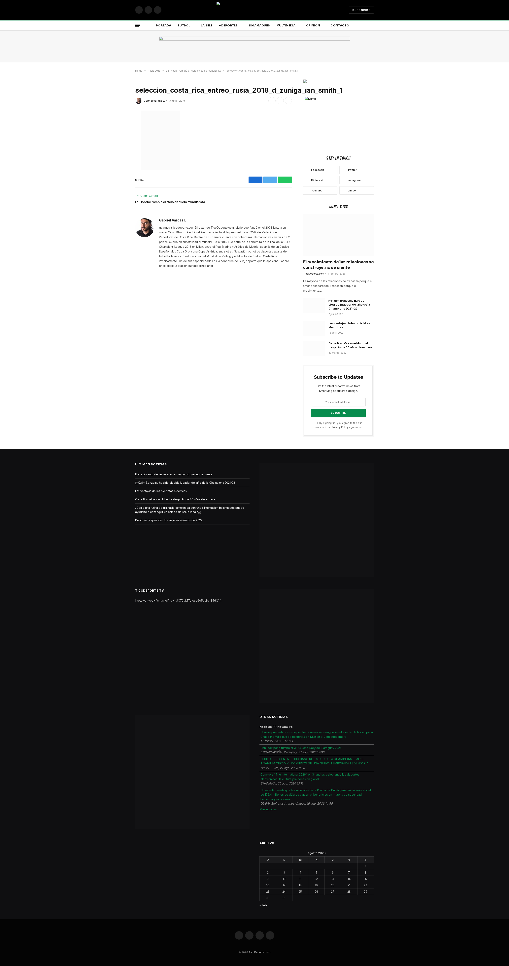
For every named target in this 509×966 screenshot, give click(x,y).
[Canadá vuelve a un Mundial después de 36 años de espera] (314, 348)
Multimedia (286, 25)
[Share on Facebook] (272, 100)
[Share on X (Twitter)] (280, 100)
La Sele (206, 25)
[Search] (373, 25)
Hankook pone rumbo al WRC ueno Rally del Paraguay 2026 (301, 748)
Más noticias (268, 809)
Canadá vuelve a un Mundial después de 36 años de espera (350, 345)
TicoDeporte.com (313, 273)
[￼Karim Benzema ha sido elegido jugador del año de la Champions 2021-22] (314, 305)
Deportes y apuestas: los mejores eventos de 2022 (168, 520)
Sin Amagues (259, 25)
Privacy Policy (340, 427)
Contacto (339, 25)
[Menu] (137, 25)
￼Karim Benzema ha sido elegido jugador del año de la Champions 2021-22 (349, 304)
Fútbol (184, 25)
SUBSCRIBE (361, 10)
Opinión (313, 25)
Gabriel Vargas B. (154, 100)
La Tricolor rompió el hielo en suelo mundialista (170, 202)
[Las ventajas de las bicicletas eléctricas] (314, 328)
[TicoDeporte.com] (254, 10)
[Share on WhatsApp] (288, 100)
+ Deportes (228, 25)
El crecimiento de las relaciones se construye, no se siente (338, 264)
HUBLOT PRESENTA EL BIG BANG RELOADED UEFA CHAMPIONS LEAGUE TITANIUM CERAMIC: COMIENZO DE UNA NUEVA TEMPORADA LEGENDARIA (314, 761)
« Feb (263, 905)
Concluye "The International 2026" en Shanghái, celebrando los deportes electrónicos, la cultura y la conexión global (309, 777)
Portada (163, 25)
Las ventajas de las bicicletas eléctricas (349, 325)
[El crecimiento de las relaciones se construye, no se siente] (338, 235)
